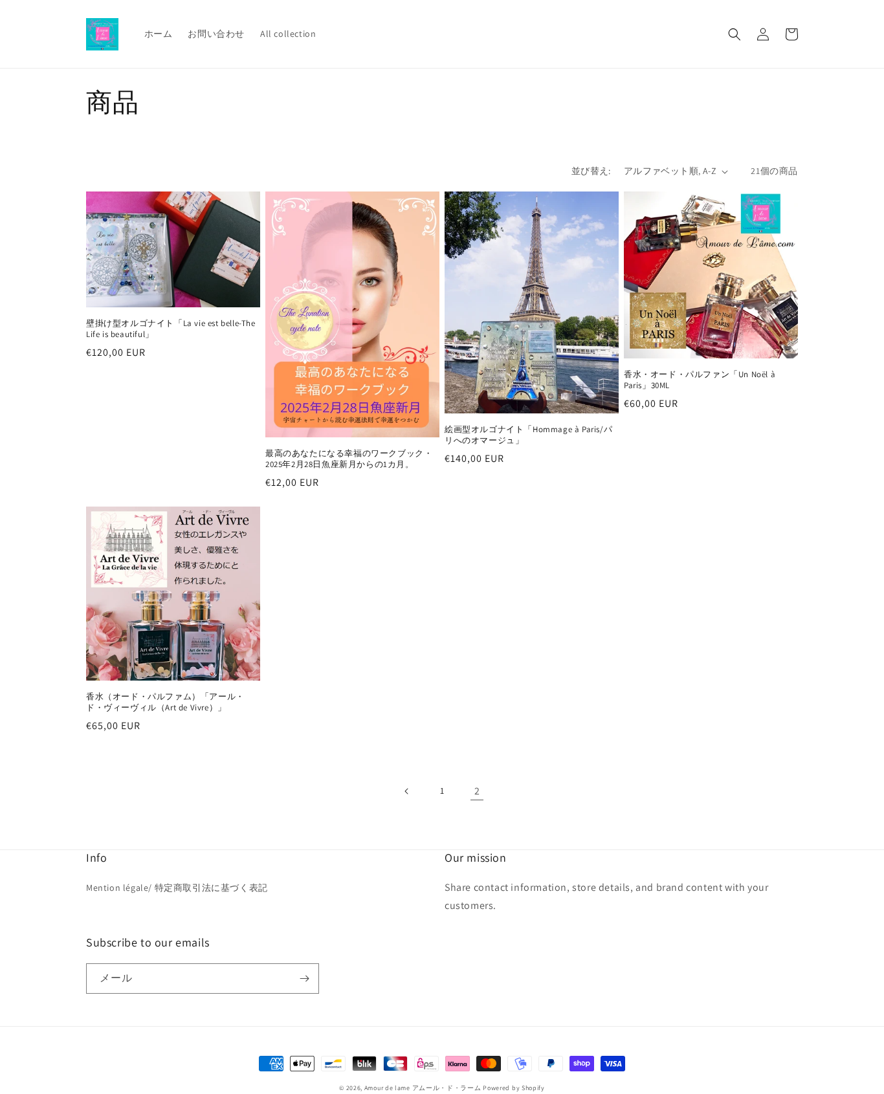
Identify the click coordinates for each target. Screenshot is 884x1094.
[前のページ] (407, 791)
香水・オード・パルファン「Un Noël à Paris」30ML (699, 380)
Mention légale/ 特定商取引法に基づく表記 (177, 887)
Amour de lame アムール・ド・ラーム (422, 1088)
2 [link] (477, 791)
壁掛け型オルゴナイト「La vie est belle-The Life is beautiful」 (171, 329)
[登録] (304, 978)
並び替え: (591, 171)
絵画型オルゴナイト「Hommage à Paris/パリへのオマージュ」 (528, 435)
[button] (734, 34)
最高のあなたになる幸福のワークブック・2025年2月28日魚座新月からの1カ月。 (348, 459)
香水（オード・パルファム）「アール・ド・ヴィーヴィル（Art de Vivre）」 (165, 702)
